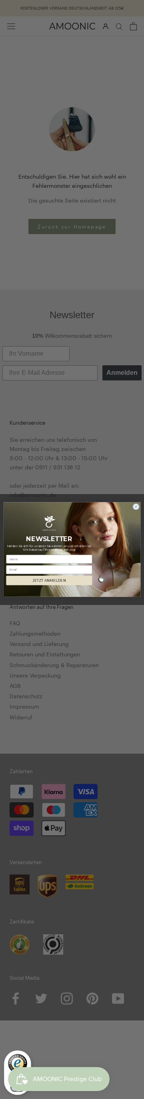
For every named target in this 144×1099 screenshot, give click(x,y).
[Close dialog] (136, 507)
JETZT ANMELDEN (49, 581)
